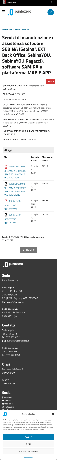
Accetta (28, 436)
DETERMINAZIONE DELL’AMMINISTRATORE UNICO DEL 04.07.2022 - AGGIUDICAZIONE (15, 172)
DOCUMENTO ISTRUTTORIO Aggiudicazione (12, 204)
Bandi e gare (7, 29)
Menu (3, 12)
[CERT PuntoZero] (13, 12)
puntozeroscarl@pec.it (18, 341)
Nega (28, 444)
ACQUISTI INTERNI (22, 29)
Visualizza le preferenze (28, 451)
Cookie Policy (28, 457)
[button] (53, 414)
